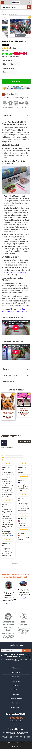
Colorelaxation (14, 742)
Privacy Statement (16, 672)
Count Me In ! (27, 650)
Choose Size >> (7, 60)
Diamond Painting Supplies (16, 698)
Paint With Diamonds (16, 690)
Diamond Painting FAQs (16, 707)
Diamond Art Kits (16, 703)
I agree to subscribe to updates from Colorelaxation (17, 655)
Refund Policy (16, 685)
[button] (9, 48)
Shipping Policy (16, 681)
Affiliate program (16, 668)
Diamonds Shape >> (8, 68)
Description (7, 115)
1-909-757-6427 (17, 717)
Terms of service (16, 677)
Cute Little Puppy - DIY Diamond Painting (8, 412)
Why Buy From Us (8, 381)
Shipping (6, 369)
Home (3, 12)
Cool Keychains (16, 694)
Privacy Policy (28, 655)
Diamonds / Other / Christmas (9, 14)
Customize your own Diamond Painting (23, 409)
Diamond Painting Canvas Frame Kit (19, 272)
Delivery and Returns (10, 375)
